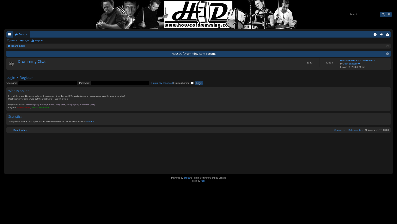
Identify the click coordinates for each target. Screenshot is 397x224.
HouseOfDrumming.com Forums (194, 54)
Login (26, 40)
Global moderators (40, 107)
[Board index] (198, 14)
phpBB (187, 178)
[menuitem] (355, 130)
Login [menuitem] (382, 35)
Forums (23, 34)
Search (383, 14)
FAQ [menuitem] (376, 35)
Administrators (23, 107)
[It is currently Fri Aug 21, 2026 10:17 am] (387, 46)
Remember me (182, 83)
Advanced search (389, 14)
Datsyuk (90, 122)
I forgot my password (162, 83)
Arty (203, 181)
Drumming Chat (31, 61)
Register (39, 40)
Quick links (10, 35)
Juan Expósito (350, 63)
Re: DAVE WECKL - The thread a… (358, 60)
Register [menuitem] (388, 35)
